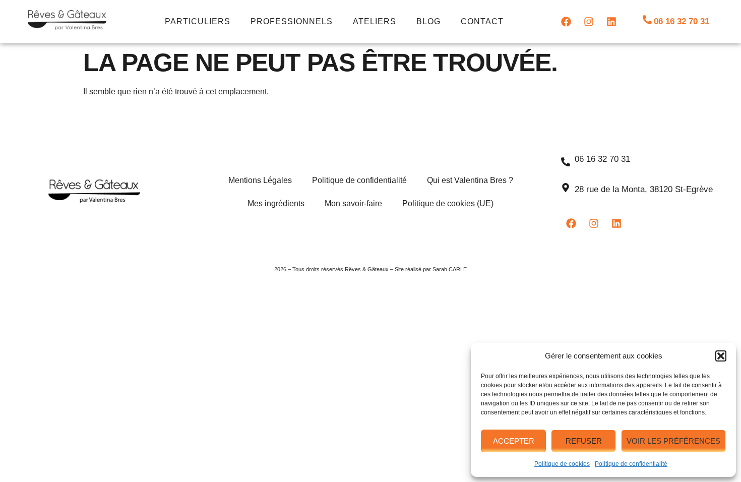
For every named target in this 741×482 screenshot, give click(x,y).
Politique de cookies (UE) (447, 203)
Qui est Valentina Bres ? (470, 180)
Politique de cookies (562, 463)
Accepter (513, 441)
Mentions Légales (260, 180)
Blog (428, 21)
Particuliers (197, 21)
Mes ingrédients (276, 203)
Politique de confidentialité (631, 463)
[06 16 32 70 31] (647, 19)
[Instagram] (589, 22)
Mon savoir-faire (353, 203)
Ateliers (374, 21)
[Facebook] (566, 22)
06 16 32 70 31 (681, 21)
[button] (721, 356)
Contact (482, 21)
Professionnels (292, 21)
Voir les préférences (673, 441)
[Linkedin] (611, 22)
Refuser (584, 441)
